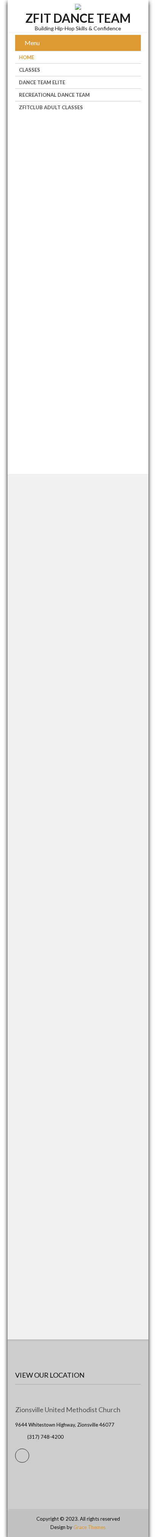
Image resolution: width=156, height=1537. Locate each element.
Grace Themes (89, 1527)
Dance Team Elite (42, 82)
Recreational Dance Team (54, 95)
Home (26, 57)
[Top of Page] (134, 1520)
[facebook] (22, 1456)
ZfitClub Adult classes (51, 107)
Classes (29, 70)
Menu (32, 42)
